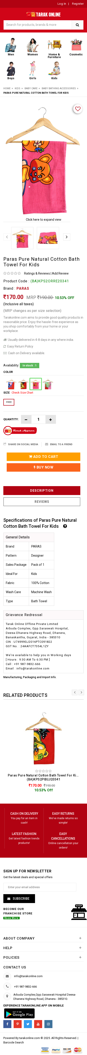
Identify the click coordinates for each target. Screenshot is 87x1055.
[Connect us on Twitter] (28, 1024)
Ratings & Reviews (37, 273)
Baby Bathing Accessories (59, 88)
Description (42, 490)
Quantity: (11, 419)
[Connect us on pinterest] (18, 1024)
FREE (9, 402)
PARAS (23, 288)
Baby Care (31, 88)
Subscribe (20, 898)
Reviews (42, 501)
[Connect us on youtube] (38, 1024)
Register (77, 3)
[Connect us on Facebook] (7, 1024)
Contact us (14, 967)
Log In (62, 3)
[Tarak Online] (43, 13)
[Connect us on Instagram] (48, 1024)
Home (6, 88)
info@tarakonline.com (28, 976)
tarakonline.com (30, 1038)
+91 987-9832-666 (25, 986)
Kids (17, 88)
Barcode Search (13, 1042)
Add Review (60, 273)
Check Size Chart (22, 392)
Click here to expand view (43, 219)
